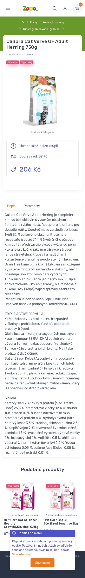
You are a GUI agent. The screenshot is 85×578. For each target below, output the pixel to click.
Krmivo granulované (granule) (41, 29)
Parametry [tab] (32, 206)
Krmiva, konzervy (53, 22)
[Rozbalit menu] (8, 8)
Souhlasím (42, 563)
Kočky (34, 22)
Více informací (22, 554)
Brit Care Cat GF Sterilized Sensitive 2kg (61, 521)
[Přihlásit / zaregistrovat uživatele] (65, 8)
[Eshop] (23, 22)
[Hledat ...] (54, 8)
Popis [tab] (11, 206)
